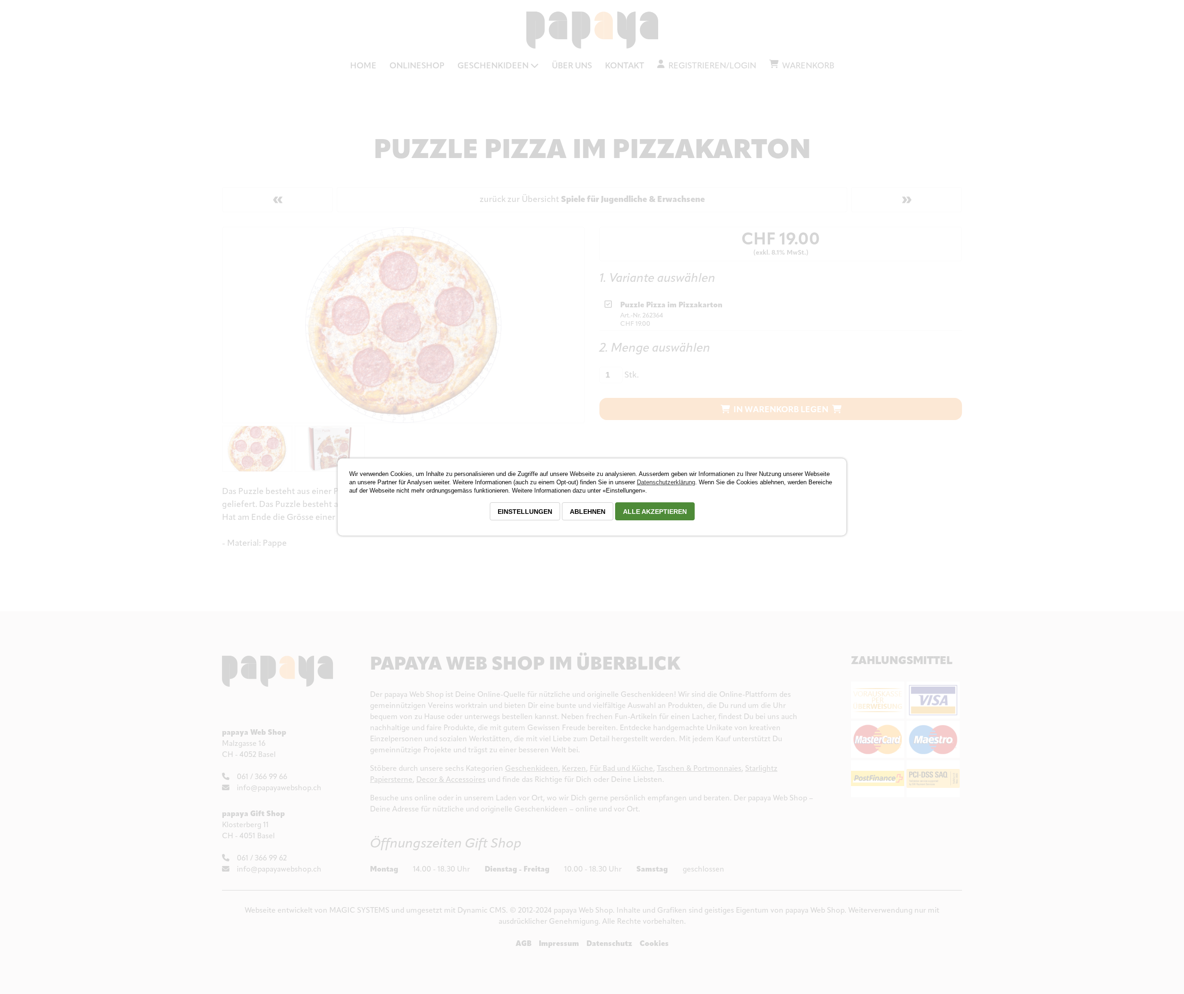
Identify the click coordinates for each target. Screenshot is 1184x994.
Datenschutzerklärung (666, 482)
